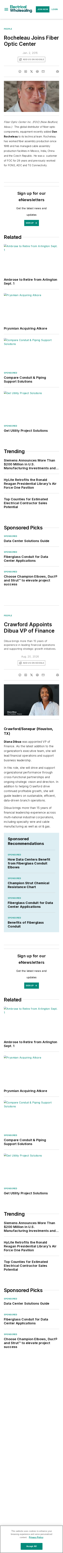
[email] (43, 71)
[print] (57, 71)
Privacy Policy (36, 1537)
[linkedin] (25, 71)
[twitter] (31, 71)
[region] (31, 1539)
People (8, 29)
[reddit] (37, 71)
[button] (6, 9)
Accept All (31, 1546)
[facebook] (19, 71)
